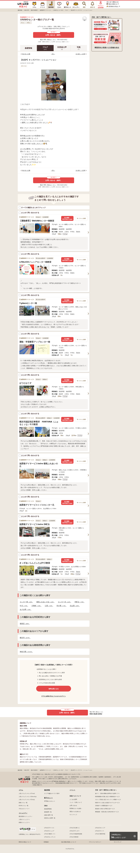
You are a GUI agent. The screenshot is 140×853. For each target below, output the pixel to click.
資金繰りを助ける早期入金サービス (105, 809)
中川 (23, 606)
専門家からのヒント (49, 801)
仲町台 (79, 602)
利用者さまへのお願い (76, 808)
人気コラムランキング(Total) (27, 793)
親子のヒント (48, 798)
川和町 (35, 606)
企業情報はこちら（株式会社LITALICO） (30, 834)
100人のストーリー (24, 809)
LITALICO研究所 (74, 837)
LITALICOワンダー (75, 831)
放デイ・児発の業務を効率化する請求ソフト (107, 793)
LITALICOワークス (49, 828)
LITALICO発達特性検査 (76, 834)
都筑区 (24, 624)
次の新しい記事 (80, 54)
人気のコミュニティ (24, 819)
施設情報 (47, 790)
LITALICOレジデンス (49, 837)
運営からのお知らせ (75, 811)
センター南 (26, 602)
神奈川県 (26, 652)
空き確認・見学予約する (67, 218)
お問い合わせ (73, 805)
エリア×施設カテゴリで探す (52, 793)
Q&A (45, 805)
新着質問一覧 (48, 812)
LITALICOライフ (99, 831)
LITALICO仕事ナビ (75, 828)
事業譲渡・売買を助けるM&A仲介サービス (107, 812)
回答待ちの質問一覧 (49, 818)
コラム (21, 790)
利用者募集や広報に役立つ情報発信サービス (107, 796)
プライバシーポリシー (95, 842)
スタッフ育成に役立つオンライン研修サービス (108, 799)
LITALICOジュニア (49, 831)
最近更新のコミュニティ (25, 816)
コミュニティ (23, 813)
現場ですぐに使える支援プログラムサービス (107, 802)
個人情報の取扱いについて (68, 842)
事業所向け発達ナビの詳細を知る (107, 47)
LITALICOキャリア (100, 828)
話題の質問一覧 (48, 815)
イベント (72, 790)
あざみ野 (25, 609)
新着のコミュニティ (24, 822)
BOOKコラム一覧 (23, 805)
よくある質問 (73, 799)
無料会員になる (54, 689)
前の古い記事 (26, 54)
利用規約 (46, 842)
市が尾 (60, 606)
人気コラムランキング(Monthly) (27, 796)
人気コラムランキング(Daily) (27, 799)
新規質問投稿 (48, 809)
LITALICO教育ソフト (49, 834)
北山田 (74, 606)
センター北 (64, 602)
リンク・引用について (76, 802)
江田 (48, 606)
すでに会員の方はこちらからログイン (53, 696)
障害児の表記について (25, 842)
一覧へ (53, 54)
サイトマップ (73, 814)
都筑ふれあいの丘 (44, 602)
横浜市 (24, 638)
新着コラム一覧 (23, 802)
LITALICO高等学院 (100, 834)
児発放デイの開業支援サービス (103, 805)
